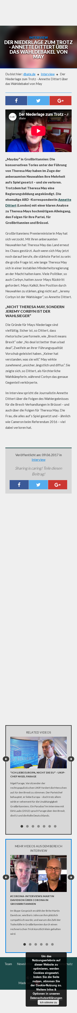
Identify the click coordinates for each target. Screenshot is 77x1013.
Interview (48, 74)
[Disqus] (38, 553)
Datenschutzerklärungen (46, 998)
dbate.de (29, 74)
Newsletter (25, 964)
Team (8, 964)
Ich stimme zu (48, 1002)
